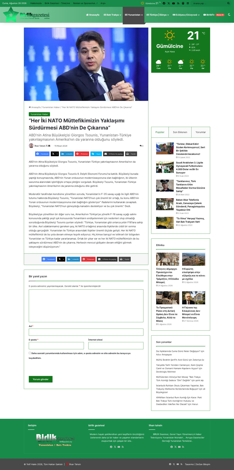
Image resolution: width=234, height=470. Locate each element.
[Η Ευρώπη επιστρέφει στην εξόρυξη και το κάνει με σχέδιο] (193, 259)
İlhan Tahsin (40, 146)
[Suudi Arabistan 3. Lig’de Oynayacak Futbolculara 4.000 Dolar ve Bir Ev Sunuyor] (165, 167)
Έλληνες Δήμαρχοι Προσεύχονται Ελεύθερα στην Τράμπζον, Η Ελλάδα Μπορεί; (167, 275)
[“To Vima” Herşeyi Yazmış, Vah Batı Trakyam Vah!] (165, 223)
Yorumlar (201, 132)
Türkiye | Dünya (158, 14)
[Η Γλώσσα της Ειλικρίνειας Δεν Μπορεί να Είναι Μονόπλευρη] (193, 297)
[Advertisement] (180, 99)
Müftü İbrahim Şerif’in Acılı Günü (172, 359)
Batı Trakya (112, 14)
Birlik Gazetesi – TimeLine (57, 3)
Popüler (160, 132)
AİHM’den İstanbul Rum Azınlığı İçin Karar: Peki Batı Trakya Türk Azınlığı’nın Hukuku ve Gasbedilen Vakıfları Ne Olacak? (179, 400)
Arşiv (103, 3)
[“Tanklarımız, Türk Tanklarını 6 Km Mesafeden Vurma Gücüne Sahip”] (165, 186)
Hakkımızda (36, 3)
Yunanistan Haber (51, 107)
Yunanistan (134, 14)
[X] (115, 447)
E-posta (33, 339)
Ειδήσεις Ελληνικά (186, 14)
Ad (31, 326)
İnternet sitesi (95, 339)
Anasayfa (94, 14)
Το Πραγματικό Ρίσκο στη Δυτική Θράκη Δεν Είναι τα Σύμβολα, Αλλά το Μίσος (166, 314)
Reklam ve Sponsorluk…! (85, 3)
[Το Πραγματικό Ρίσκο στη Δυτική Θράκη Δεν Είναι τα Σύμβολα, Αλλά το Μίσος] (167, 297)
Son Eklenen (180, 132)
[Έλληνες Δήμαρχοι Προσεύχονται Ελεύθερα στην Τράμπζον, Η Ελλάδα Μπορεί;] (167, 259)
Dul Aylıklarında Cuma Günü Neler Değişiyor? (178, 351)
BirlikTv (214, 14)
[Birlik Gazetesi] (26, 14)
